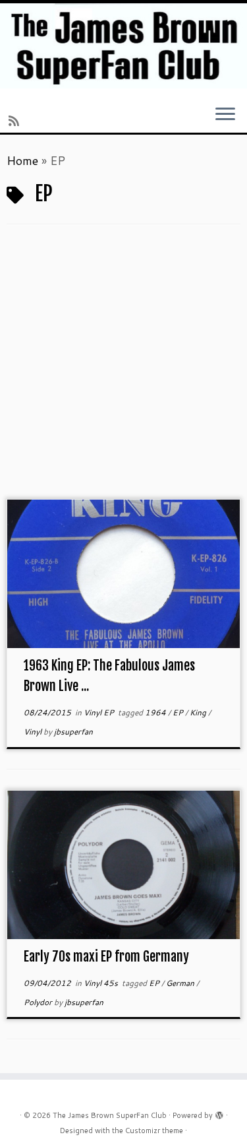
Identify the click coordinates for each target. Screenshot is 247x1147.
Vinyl (33, 731)
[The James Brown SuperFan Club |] (123, 45)
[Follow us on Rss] (16, 120)
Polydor (39, 1002)
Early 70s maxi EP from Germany (106, 956)
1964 (156, 712)
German (181, 983)
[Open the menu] (225, 115)
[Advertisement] (123, 368)
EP (179, 712)
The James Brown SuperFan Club (110, 1115)
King (199, 712)
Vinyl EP (100, 712)
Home (22, 160)
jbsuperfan (73, 731)
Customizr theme (154, 1130)
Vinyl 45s (102, 983)
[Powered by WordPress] (219, 1112)
